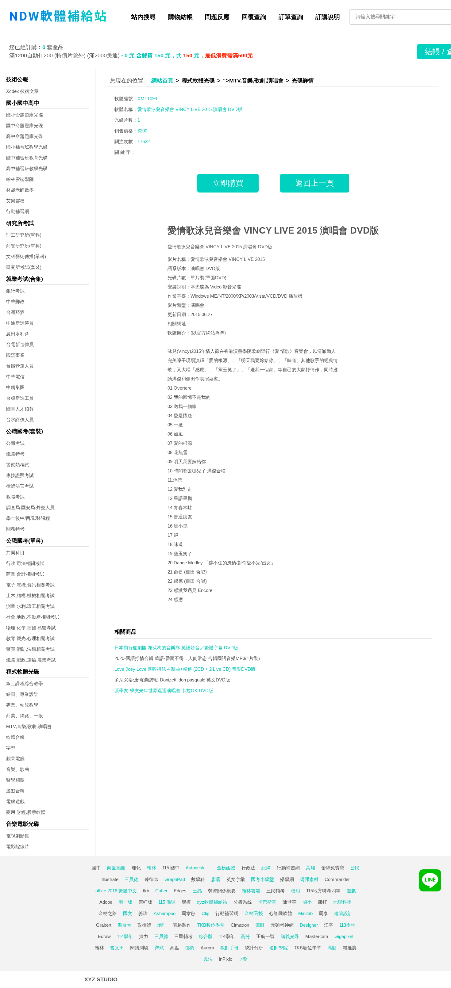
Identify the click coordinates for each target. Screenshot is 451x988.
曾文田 (117, 947)
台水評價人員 (20, 419)
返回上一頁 (314, 183)
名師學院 (278, 947)
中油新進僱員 (20, 323)
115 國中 (170, 867)
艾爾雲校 (15, 200)
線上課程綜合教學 (24, 683)
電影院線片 (17, 846)
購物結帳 (180, 16)
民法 (208, 959)
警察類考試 (17, 464)
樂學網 (287, 879)
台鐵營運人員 (20, 365)
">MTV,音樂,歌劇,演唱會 (253, 81)
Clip (205, 913)
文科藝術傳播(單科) (26, 256)
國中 (96, 867)
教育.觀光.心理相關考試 (30, 638)
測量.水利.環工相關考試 (30, 606)
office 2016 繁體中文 (116, 890)
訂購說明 (327, 16)
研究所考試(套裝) (23, 267)
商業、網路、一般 (24, 715)
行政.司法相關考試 (25, 563)
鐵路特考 (15, 453)
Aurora (207, 947)
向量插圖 (116, 867)
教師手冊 (229, 947)
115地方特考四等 (323, 890)
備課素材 (309, 879)
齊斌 (159, 947)
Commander (337, 879)
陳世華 (289, 902)
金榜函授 (226, 867)
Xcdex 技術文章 (22, 91)
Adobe (105, 902)
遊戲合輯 (15, 790)
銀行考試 (15, 290)
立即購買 (228, 183)
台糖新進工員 (20, 398)
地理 (162, 925)
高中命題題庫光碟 (24, 136)
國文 (127, 913)
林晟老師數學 (20, 190)
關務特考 (15, 529)
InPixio (225, 959)
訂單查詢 (291, 16)
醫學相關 (15, 780)
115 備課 (166, 902)
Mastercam (316, 936)
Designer (309, 925)
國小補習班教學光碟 (27, 147)
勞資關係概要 (222, 890)
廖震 (215, 879)
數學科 (198, 879)
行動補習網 (17, 211)
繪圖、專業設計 (22, 694)
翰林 (151, 867)
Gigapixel (343, 936)
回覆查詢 (254, 16)
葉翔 (310, 867)
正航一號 (265, 936)
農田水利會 (17, 333)
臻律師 (151, 879)
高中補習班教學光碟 (27, 168)
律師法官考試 (20, 486)
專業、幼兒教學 (22, 705)
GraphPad (174, 879)
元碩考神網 (282, 925)
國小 (307, 902)
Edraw (104, 936)
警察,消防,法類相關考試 (30, 649)
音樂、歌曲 (17, 769)
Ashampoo (164, 913)
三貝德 (131, 879)
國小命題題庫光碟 (24, 114)
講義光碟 (290, 936)
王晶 (197, 890)
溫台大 (124, 925)
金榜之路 (107, 913)
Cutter (161, 890)
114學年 (125, 936)
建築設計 (343, 913)
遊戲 (351, 890)
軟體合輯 (15, 737)
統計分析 (254, 947)
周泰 (323, 913)
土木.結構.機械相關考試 (30, 595)
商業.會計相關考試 (25, 574)
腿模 (186, 902)
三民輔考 (275, 890)
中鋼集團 (15, 387)
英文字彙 (235, 879)
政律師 (144, 925)
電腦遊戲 (15, 801)
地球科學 (342, 902)
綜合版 (206, 936)
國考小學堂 (262, 879)
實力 (143, 936)
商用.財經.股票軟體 (25, 812)
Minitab (305, 913)
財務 (243, 959)
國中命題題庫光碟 (24, 125)
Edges (180, 890)
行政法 (248, 867)
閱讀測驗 (139, 947)
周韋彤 (188, 913)
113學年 (347, 925)
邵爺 (259, 925)
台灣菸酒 (15, 312)
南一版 (125, 902)
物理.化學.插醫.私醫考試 (31, 627)
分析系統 (242, 902)
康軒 (322, 902)
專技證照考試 (20, 475)
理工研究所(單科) (23, 235)
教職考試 (15, 496)
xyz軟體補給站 (212, 902)
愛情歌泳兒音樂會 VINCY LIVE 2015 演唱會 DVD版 (273, 230)
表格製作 (182, 925)
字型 (10, 747)
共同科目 (15, 552)
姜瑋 (143, 913)
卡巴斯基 (267, 902)
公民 (355, 867)
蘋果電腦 (15, 758)
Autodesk (195, 867)
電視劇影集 (17, 835)
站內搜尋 (143, 16)
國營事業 (15, 355)
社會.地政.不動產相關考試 (32, 617)
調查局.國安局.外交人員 (30, 507)
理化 (136, 867)
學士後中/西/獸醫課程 (28, 518)
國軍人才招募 (20, 408)
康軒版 (145, 902)
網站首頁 (162, 81)
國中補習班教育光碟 (27, 157)
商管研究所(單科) (23, 245)
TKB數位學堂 (211, 925)
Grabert (103, 925)
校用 (295, 890)
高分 (245, 936)
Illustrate (110, 879)
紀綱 (266, 867)
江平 (328, 925)
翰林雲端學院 (20, 179)
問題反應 (217, 16)
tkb (146, 890)
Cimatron (240, 925)
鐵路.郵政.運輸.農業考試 (31, 659)
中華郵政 (15, 301)
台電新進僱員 (20, 344)
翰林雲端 (251, 890)
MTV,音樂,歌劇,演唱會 (29, 726)
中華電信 (15, 376)
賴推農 (350, 947)
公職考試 (15, 443)
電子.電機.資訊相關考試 (30, 584)
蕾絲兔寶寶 (332, 867)
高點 (174, 947)
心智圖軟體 (280, 913)
